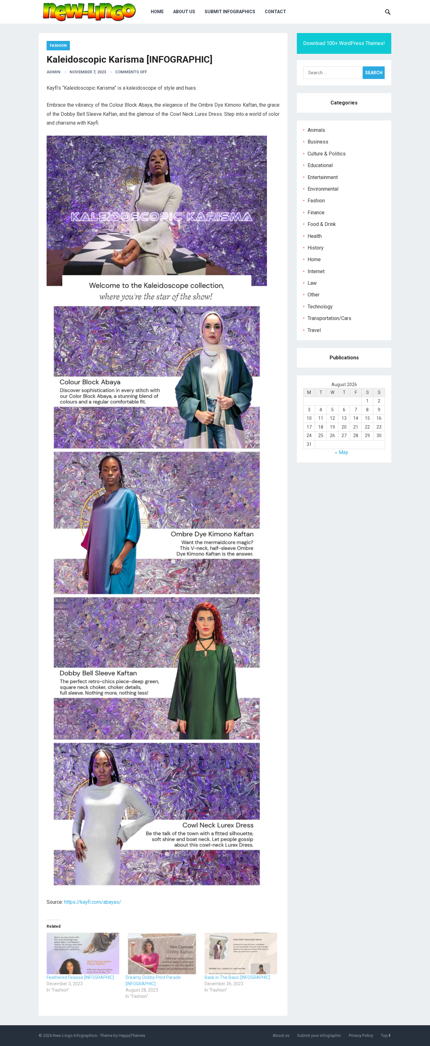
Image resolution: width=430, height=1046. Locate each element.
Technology (320, 307)
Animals (316, 130)
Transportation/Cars (329, 318)
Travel (314, 330)
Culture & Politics (327, 154)
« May (341, 452)
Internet (316, 271)
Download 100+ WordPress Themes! (344, 43)
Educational (320, 165)
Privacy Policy (361, 1035)
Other (314, 295)
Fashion (58, 45)
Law (312, 283)
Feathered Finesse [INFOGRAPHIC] (80, 977)
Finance (316, 213)
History (316, 248)
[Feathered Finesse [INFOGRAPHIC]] (83, 953)
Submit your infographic (319, 1035)
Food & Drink (322, 224)
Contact (275, 11)
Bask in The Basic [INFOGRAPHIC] (237, 977)
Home (157, 11)
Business (318, 142)
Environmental (323, 189)
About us (184, 11)
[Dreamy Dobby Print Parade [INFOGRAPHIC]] (162, 953)
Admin (53, 72)
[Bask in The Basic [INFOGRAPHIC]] (241, 953)
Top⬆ (386, 1035)
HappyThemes (132, 1035)
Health (315, 236)
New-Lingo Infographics (75, 1035)
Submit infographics (230, 11)
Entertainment (323, 177)
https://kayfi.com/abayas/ (92, 902)
